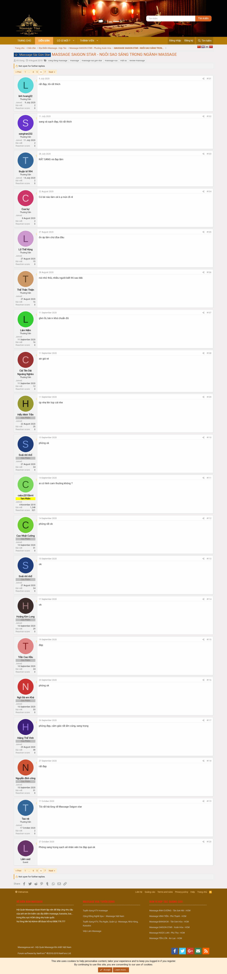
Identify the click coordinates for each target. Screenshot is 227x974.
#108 (209, 353)
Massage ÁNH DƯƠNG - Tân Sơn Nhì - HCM (169, 910)
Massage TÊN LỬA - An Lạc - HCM (165, 938)
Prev (19, 72)
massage (74, 60)
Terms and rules (165, 892)
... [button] (29, 72)
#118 (209, 761)
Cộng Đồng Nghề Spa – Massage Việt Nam (103, 916)
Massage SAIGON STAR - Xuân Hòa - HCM (169, 927)
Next (51, 72)
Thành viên (87, 40)
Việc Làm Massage (92, 931)
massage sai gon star (92, 60)
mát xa (123, 60)
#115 (209, 639)
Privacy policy (181, 892)
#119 (209, 801)
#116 (209, 680)
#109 (209, 397)
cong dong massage (57, 60)
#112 (209, 518)
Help (192, 892)
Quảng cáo (150, 892)
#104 (209, 191)
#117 (209, 720)
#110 (209, 437)
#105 (209, 232)
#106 (209, 272)
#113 (209, 559)
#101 (209, 79)
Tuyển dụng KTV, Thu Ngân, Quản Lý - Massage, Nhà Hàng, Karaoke (110, 923)
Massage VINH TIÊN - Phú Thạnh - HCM (167, 916)
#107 (209, 313)
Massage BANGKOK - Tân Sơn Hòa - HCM (169, 921)
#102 (209, 116)
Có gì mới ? (63, 40)
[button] (73, 40)
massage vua (111, 60)
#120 (209, 842)
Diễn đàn (44, 40)
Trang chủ (24, 40)
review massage (137, 60)
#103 (209, 154)
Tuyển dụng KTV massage (95, 910)
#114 (209, 599)
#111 (209, 478)
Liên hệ (138, 892)
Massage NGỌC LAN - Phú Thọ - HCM (167, 933)
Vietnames (22, 892)
